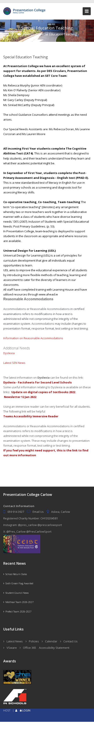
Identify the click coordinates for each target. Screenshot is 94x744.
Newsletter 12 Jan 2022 (20, 397)
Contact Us (70, 641)
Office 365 (29, 648)
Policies (34, 641)
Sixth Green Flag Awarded (18, 583)
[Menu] (87, 11)
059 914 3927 (15, 512)
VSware (12, 648)
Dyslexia (9, 353)
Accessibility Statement (54, 648)
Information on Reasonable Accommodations (33, 338)
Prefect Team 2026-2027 (17, 611)
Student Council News (16, 592)
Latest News (15, 641)
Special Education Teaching (57, 34)
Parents (28, 34)
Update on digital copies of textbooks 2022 (43, 392)
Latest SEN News (14, 363)
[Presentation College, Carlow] (25, 9)
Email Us (38, 512)
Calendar (51, 641)
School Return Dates (15, 574)
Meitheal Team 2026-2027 (18, 602)
